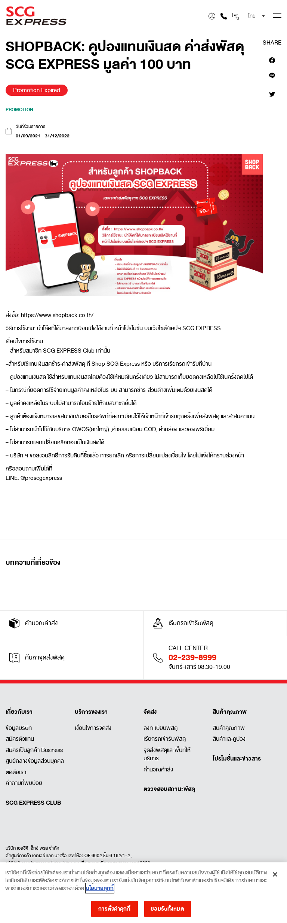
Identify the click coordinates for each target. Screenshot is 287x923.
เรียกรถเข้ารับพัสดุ (165, 738)
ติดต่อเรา (16, 772)
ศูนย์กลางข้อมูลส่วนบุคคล (35, 760)
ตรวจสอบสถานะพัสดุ (169, 789)
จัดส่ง (150, 712)
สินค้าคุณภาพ (230, 712)
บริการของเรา (91, 712)
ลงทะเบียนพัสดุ (161, 728)
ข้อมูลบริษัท (19, 728)
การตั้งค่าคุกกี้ (114, 908)
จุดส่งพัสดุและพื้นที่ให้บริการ (167, 754)
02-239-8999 (192, 657)
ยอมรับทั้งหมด (167, 908)
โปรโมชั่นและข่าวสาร (237, 759)
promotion (19, 109)
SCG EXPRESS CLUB (33, 803)
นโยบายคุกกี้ (100, 888)
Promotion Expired (36, 90)
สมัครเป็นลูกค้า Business (34, 750)
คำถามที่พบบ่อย (24, 783)
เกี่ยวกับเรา (19, 712)
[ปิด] (275, 874)
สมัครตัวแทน (20, 738)
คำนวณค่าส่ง (158, 769)
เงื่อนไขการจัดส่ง (93, 728)
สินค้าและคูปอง (229, 738)
